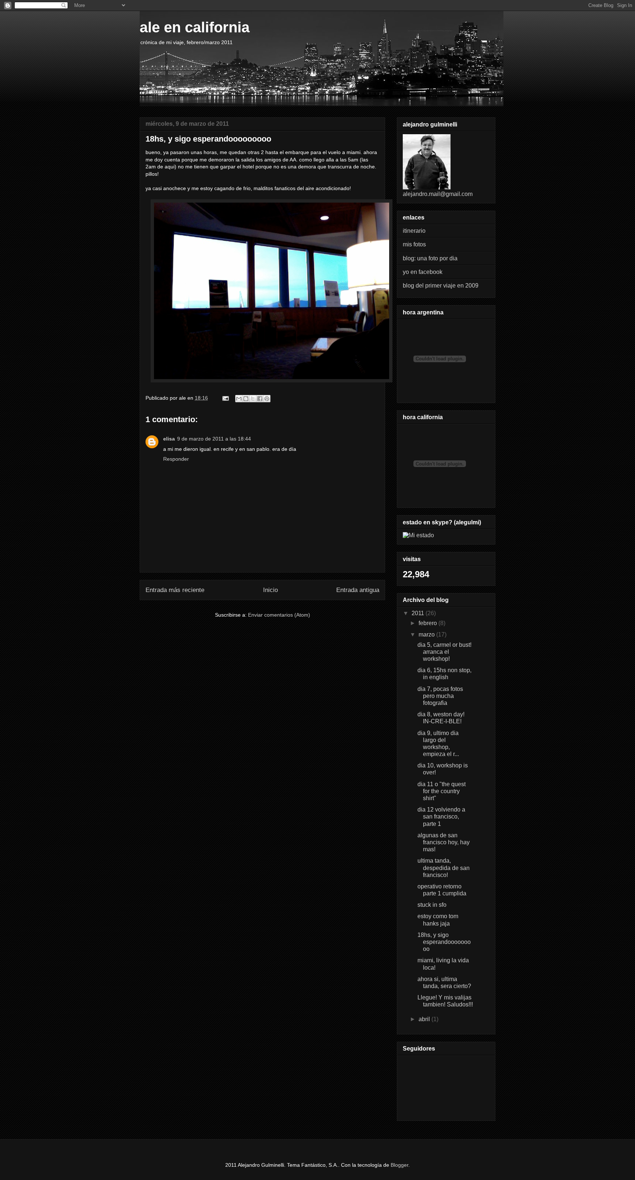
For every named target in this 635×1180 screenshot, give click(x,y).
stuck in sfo (431, 905)
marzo (427, 634)
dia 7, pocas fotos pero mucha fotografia (440, 696)
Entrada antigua (357, 590)
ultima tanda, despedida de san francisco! (443, 868)
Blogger (399, 1165)
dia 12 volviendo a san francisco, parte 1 (441, 816)
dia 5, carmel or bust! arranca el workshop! (444, 652)
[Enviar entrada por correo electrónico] (225, 398)
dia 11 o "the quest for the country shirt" (441, 791)
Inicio (270, 590)
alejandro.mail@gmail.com (438, 194)
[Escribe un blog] (246, 398)
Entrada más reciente (175, 590)
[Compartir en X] (252, 398)
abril (425, 1019)
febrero (428, 623)
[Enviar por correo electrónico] (239, 398)
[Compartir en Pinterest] (266, 398)
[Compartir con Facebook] (259, 398)
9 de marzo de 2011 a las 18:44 (214, 439)
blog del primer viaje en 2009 (440, 285)
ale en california (195, 27)
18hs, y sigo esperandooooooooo (444, 942)
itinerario (414, 231)
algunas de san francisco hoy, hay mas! (443, 842)
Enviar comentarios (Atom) (279, 615)
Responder (176, 459)
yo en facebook (422, 272)
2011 (419, 613)
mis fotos (414, 244)
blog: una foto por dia (430, 258)
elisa (169, 439)
